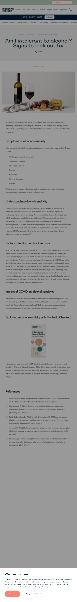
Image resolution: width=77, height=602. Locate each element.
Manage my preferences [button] (34, 594)
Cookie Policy (57, 584)
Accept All (12, 594)
